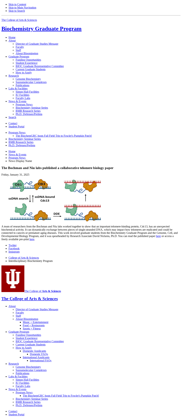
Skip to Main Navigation (22, 7)
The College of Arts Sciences (19, 19)
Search (12, 117)
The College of (42, 291)
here (158, 236)
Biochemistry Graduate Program (41, 28)
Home (12, 37)
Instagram (14, 251)
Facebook (14, 248)
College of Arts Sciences (24, 257)
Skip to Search (17, 10)
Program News (17, 157)
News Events (17, 154)
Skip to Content (17, 4)
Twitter (13, 245)
